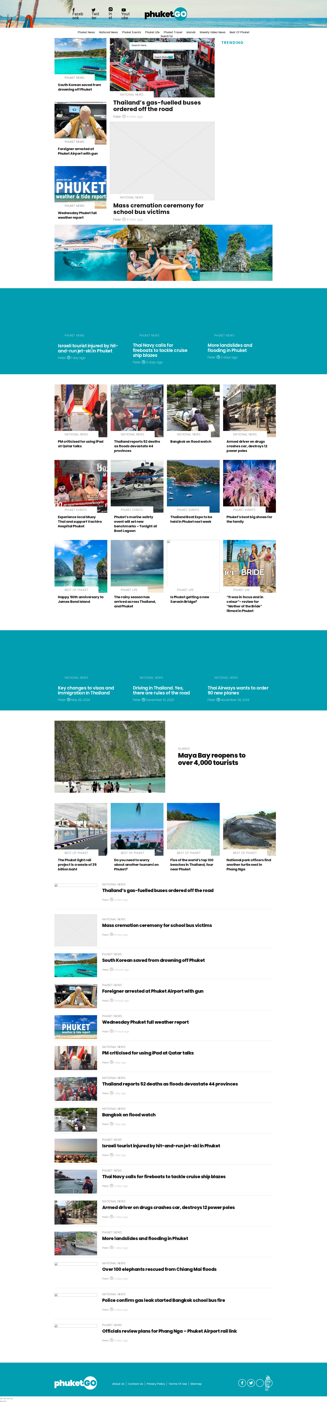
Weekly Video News (212, 32)
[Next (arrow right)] (4, 1401)
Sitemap (196, 1384)
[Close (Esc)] (1, 1398)
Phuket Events (131, 32)
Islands (191, 32)
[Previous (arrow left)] (1, 1401)
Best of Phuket (240, 32)
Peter (117, 116)
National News (108, 32)
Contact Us (135, 1384)
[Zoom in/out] (11, 1398)
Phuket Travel (173, 32)
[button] (132, 38)
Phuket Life (152, 32)
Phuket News (86, 32)
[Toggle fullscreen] (8, 1398)
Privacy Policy (156, 1384)
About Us (118, 1384)
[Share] (4, 1398)
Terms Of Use (178, 1384)
